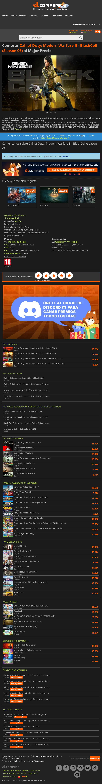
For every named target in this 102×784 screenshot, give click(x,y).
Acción (18, 129)
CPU (6, 244)
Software (34, 15)
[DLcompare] (10, 766)
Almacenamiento (12, 253)
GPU (6, 250)
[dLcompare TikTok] (94, 768)
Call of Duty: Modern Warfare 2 (55, 138)
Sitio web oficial (11, 218)
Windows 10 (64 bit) (17, 242)
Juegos (5, 15)
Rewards (45, 15)
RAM (6, 247)
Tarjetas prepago (18, 15)
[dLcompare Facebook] (65, 768)
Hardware (57, 15)
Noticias (69, 15)
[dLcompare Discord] (76, 774)
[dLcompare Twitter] (58, 768)
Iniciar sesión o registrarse (85, 25)
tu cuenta (66, 156)
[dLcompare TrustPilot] (79, 768)
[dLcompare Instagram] (72, 768)
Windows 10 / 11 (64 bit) (66, 242)
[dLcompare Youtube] (87, 768)
